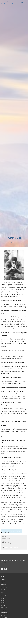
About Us (3, 600)
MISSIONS (3, 615)
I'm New (3, 604)
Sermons (4, 587)
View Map (3, 562)
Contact (4, 595)
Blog (2, 592)
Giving (3, 590)
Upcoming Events (6, 533)
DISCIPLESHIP (4, 617)
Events (3, 582)
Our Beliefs (3, 605)
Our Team (3, 602)
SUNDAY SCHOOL (5, 612)
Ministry (3, 584)
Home (2, 577)
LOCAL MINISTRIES (5, 614)
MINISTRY (3, 610)
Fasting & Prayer (5, 607)
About (3, 579)
